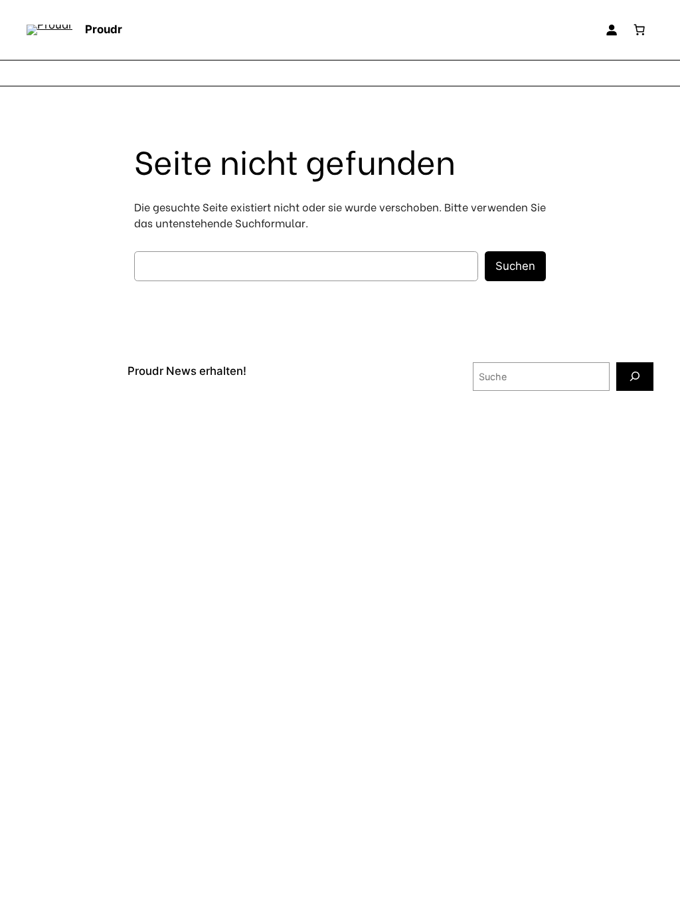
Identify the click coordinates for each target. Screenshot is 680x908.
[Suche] (634, 376)
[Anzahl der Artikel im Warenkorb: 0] (639, 30)
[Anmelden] (612, 30)
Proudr (103, 29)
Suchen (515, 266)
